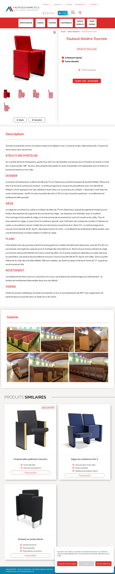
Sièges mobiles (80, 22)
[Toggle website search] (80, 13)
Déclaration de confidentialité (88, 569)
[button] (54, 32)
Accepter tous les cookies (67, 563)
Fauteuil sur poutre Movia (30, 539)
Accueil (63, 31)
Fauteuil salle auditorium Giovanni (30, 459)
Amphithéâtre (26, 23)
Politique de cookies (73, 569)
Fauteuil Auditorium (73, 31)
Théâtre (52, 23)
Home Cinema (92, 22)
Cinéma (40, 23)
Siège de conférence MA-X (84, 459)
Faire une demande (87, 80)
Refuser (86, 563)
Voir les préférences (103, 563)
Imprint (99, 569)
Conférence (66, 23)
